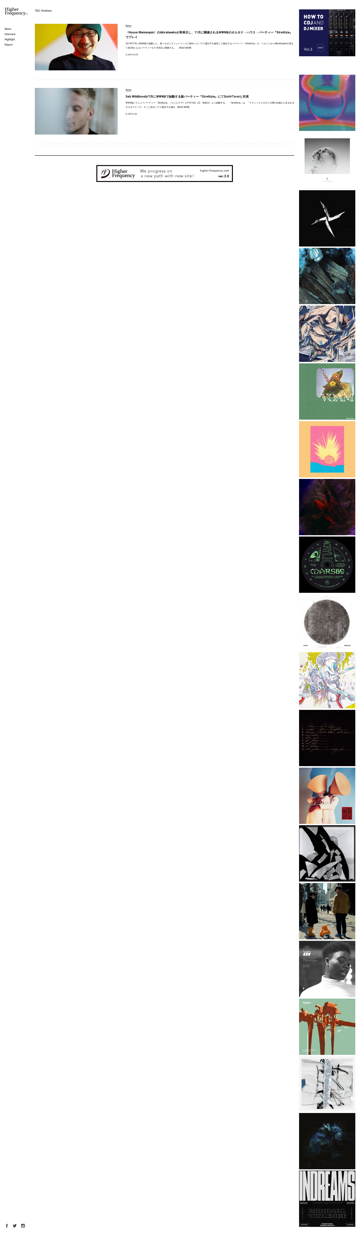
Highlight (10, 39)
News (8, 28)
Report (9, 44)
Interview (10, 34)
